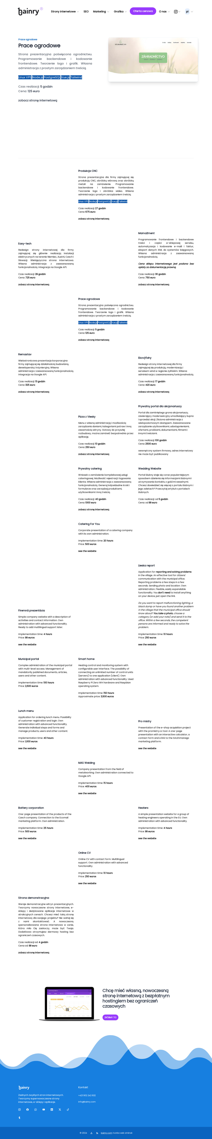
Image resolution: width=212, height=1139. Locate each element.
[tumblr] (20, 1118)
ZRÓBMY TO (110, 1017)
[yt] (44, 1110)
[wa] (36, 1110)
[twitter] (60, 1110)
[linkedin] (52, 1110)
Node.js (37, 77)
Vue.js (65, 77)
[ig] (177, 11)
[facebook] (28, 1110)
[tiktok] (68, 1110)
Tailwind (76, 77)
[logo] (28, 11)
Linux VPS (24, 77)
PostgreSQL (52, 77)
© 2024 (84, 1132)
